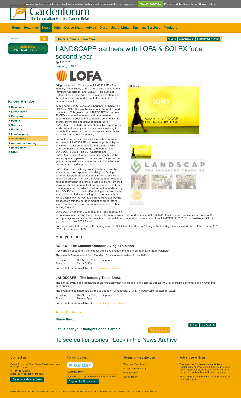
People (15, 120)
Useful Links (120, 27)
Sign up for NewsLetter (83, 381)
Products (170, 27)
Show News (88, 38)
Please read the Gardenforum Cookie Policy (189, 3)
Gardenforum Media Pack (208, 364)
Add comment (159, 330)
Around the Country (24, 143)
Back (173, 39)
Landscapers (19, 133)
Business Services (146, 27)
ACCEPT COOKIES (151, 3)
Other (14, 151)
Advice (91, 27)
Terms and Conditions (134, 364)
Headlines (31, 27)
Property (16, 129)
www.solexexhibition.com (107, 267)
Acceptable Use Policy (134, 368)
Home (16, 27)
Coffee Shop (73, 27)
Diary (103, 27)
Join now (27, 46)
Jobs (57, 27)
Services (16, 125)
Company (17, 116)
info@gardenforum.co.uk (31, 374)
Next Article (207, 325)
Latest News (19, 111)
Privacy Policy (130, 372)
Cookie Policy (130, 377)
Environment (19, 147)
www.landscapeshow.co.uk (108, 303)
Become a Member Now (27, 379)
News (46, 27)
